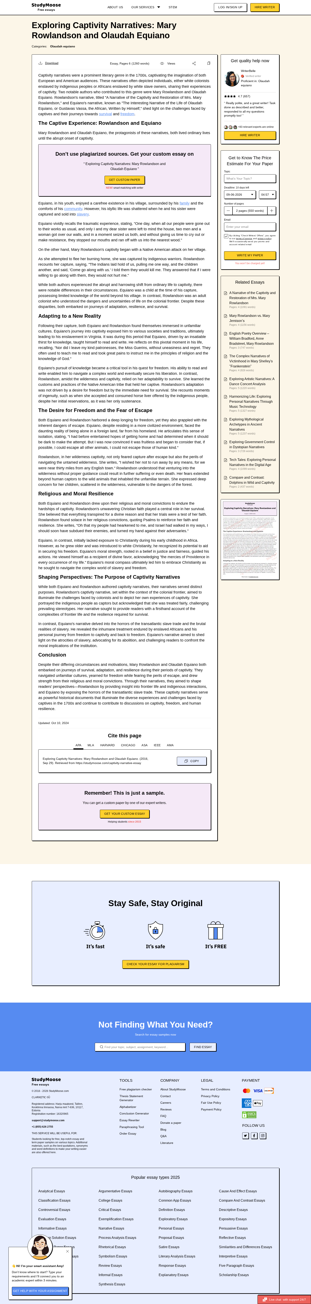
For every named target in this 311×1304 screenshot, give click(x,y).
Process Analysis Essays (117, 1237)
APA (78, 745)
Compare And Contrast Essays (242, 1200)
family (185, 203)
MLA (91, 745)
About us (115, 7)
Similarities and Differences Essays (245, 1247)
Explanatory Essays (174, 1275)
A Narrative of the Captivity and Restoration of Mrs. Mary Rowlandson (252, 298)
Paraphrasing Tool (132, 1127)
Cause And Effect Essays (238, 1191)
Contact (165, 1096)
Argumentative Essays (115, 1191)
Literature (166, 1143)
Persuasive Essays (233, 1228)
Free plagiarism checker (136, 1089)
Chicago (128, 745)
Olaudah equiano (62, 46)
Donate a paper (170, 1122)
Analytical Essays (51, 1191)
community (73, 209)
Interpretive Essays (233, 1256)
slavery (83, 214)
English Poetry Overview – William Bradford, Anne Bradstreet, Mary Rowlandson (251, 338)
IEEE (157, 745)
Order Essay (128, 1133)
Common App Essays (175, 1200)
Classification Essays (54, 1200)
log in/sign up (230, 7)
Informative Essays (52, 1228)
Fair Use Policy (211, 1102)
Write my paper (250, 255)
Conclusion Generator (134, 1113)
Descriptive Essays (233, 1210)
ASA (144, 745)
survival (105, 114)
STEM (173, 7)
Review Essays (110, 1265)
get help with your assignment (40, 1291)
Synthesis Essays (112, 1284)
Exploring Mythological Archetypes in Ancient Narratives (246, 424)
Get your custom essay (124, 813)
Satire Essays (169, 1247)
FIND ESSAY (203, 1047)
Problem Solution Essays (57, 1237)
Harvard (107, 745)
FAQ (163, 1116)
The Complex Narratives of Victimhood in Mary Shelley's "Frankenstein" (251, 361)
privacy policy (264, 238)
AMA (170, 745)
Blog (163, 1129)
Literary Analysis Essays (177, 1256)
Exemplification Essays (116, 1219)
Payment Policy (211, 1109)
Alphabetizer (128, 1107)
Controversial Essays (54, 1210)
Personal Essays (171, 1228)
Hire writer (250, 135)
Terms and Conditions (215, 1089)
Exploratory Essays (173, 1219)
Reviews (166, 1109)
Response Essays (172, 1265)
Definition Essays (172, 1210)
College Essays (110, 1200)
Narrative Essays (111, 1228)
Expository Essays (233, 1219)
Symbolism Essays (113, 1256)
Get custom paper (124, 179)
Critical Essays (110, 1210)
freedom (127, 114)
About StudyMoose (173, 1089)
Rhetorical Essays (112, 1247)
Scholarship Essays (234, 1275)
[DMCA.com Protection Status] (249, 1115)
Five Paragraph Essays (236, 1265)
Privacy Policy (210, 1096)
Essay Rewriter (130, 1120)
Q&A (163, 1136)
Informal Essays (110, 1275)
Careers (165, 1102)
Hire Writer (265, 7)
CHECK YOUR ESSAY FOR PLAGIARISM (155, 964)
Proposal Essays (171, 1237)
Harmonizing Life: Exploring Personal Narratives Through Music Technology (251, 401)
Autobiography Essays (176, 1191)
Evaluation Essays (52, 1219)
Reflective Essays (232, 1237)
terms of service (244, 238)
